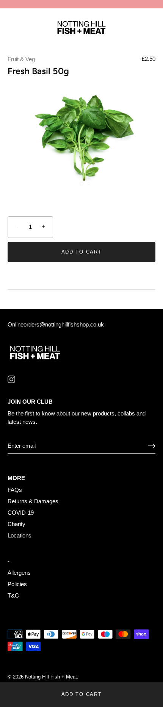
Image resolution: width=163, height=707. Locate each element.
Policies (17, 584)
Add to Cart (81, 694)
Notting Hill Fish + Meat (51, 677)
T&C (13, 595)
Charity (16, 524)
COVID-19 (21, 512)
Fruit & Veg (21, 59)
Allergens (19, 572)
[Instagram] (11, 379)
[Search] (133, 29)
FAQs (15, 490)
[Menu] (12, 28)
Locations (19, 535)
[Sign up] (151, 446)
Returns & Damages (33, 501)
